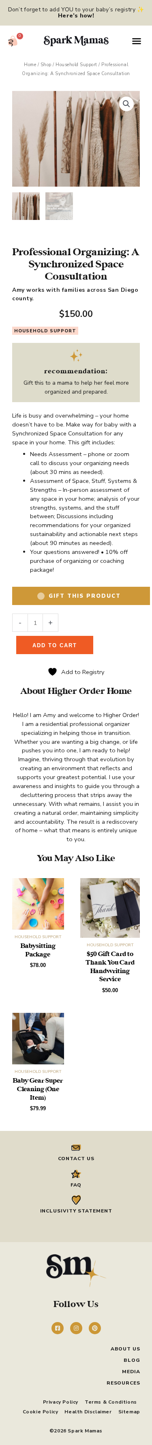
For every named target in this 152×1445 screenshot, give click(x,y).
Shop (46, 65)
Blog (132, 1360)
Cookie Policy (40, 1411)
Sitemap (129, 1411)
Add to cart (54, 645)
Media (131, 1371)
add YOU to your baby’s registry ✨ (96, 12)
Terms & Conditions (111, 1402)
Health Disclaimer (87, 1411)
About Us (125, 1348)
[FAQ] (76, 1174)
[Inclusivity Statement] (76, 1200)
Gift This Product (85, 596)
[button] (136, 41)
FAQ (76, 1185)
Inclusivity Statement (76, 1211)
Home (30, 65)
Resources (123, 1382)
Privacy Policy (60, 1402)
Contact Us (76, 1158)
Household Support (76, 65)
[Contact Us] (76, 1147)
